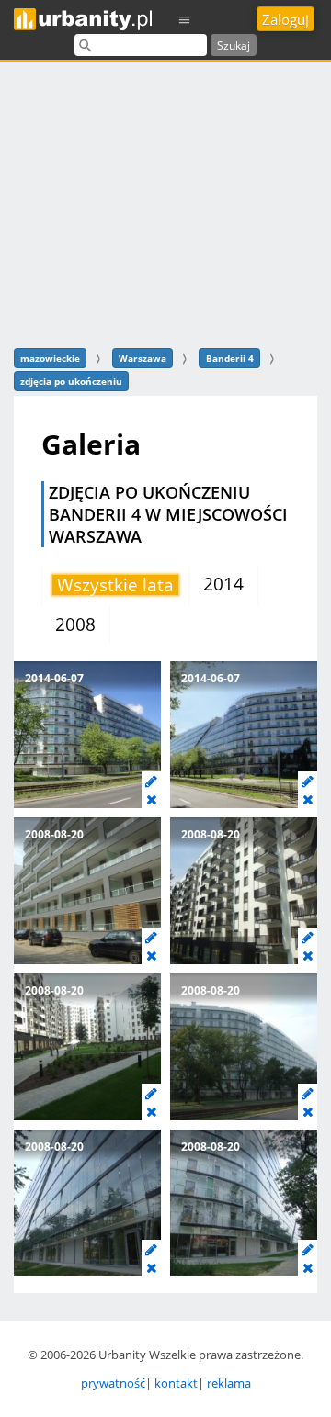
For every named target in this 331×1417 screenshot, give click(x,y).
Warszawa (142, 358)
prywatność (113, 1383)
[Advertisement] (165, 202)
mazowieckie (50, 358)
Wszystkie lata (115, 585)
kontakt (176, 1383)
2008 (75, 624)
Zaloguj (285, 19)
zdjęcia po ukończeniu (71, 381)
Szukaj (233, 45)
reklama (229, 1383)
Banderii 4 (230, 358)
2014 (223, 584)
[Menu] (185, 19)
